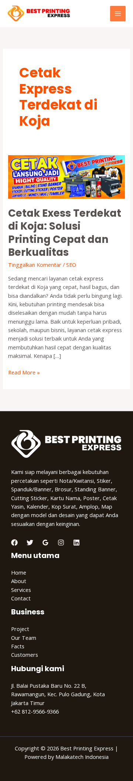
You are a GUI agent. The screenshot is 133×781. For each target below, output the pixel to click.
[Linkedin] (76, 542)
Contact (21, 598)
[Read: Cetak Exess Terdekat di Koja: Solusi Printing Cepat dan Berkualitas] (66, 176)
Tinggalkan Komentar (34, 264)
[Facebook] (14, 542)
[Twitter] (30, 542)
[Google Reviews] (45, 542)
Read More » (24, 372)
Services (21, 589)
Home (18, 572)
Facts (17, 646)
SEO (71, 264)
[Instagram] (61, 542)
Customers (24, 654)
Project (20, 628)
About (18, 581)
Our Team (23, 637)
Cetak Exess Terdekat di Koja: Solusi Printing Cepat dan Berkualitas (64, 233)
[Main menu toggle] (118, 13)
